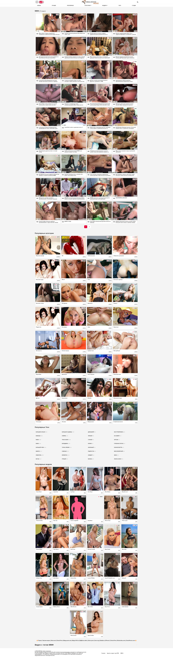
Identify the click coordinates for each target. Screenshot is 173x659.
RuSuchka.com (121, 640)
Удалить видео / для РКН (113, 653)
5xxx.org (97, 640)
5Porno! (107, 640)
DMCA (121, 653)
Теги (120, 5)
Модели (104, 5)
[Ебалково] (90, 2)
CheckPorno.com (130, 640)
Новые (39, 5)
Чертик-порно (46, 640)
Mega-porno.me (67, 640)
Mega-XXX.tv (75, 640)
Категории (88, 5)
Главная (103, 653)
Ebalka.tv (102, 640)
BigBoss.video (83, 640)
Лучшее (54, 5)
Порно (40, 640)
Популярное (70, 5)
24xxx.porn (91, 640)
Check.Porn (59, 640)
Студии (134, 5)
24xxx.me (53, 640)
